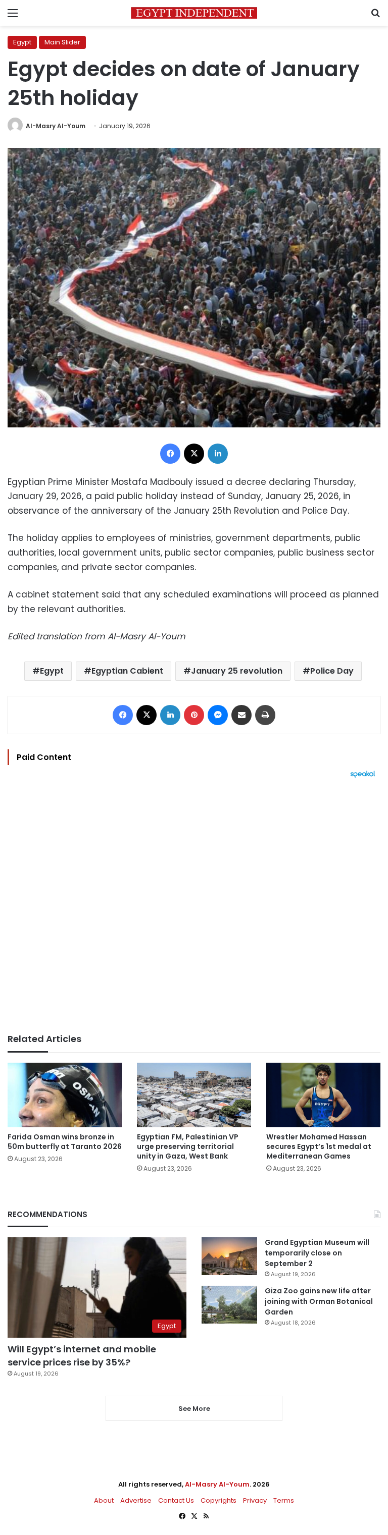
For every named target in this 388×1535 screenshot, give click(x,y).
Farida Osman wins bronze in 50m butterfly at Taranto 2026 (65, 1142)
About (104, 1500)
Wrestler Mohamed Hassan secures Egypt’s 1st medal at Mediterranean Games (318, 1146)
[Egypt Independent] (194, 13)
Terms (283, 1500)
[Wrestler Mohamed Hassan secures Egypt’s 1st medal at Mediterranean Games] (323, 1095)
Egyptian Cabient (127, 671)
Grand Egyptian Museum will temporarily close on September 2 (317, 1253)
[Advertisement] (194, 905)
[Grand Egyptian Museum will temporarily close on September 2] (229, 1256)
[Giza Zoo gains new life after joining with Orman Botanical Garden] (229, 1305)
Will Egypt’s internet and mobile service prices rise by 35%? (82, 1355)
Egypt (22, 42)
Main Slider (62, 42)
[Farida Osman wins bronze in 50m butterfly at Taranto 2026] (65, 1095)
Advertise (136, 1500)
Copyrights (218, 1500)
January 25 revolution (236, 671)
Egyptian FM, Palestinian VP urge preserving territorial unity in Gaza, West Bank (187, 1146)
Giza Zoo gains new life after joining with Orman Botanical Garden (319, 1301)
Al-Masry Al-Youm (55, 126)
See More (194, 1408)
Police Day (332, 671)
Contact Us (176, 1500)
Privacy (255, 1500)
